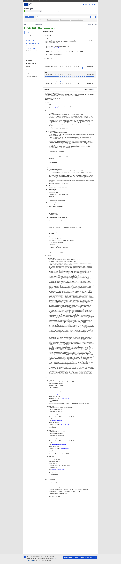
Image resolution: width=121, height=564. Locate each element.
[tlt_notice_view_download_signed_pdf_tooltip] (83, 68)
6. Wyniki (28, 66)
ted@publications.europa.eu (58, 469)
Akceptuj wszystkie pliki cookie (71, 557)
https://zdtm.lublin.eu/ (64, 398)
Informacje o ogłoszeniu (31, 76)
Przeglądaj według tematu (76, 19)
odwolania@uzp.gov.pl (57, 420)
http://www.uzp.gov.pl (64, 424)
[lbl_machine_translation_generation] (60, 81)
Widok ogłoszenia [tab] (28, 32)
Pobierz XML (31, 40)
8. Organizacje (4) (30, 72)
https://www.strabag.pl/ (65, 448)
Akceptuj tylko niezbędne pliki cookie (88, 557)
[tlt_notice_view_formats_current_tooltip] (93, 89)
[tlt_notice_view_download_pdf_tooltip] (46, 76)
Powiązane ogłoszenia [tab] (29, 35)
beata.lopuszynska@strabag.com (59, 444)
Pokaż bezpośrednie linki (33, 43)
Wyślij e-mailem (31, 48)
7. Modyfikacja (29, 69)
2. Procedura (29, 60)
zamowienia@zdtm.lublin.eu (55, 47)
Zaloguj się (87, 4)
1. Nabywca (28, 57)
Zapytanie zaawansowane (65, 19)
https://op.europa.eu (64, 472)
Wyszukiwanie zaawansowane (52, 19)
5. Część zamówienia (31, 63)
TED (25, 24)
